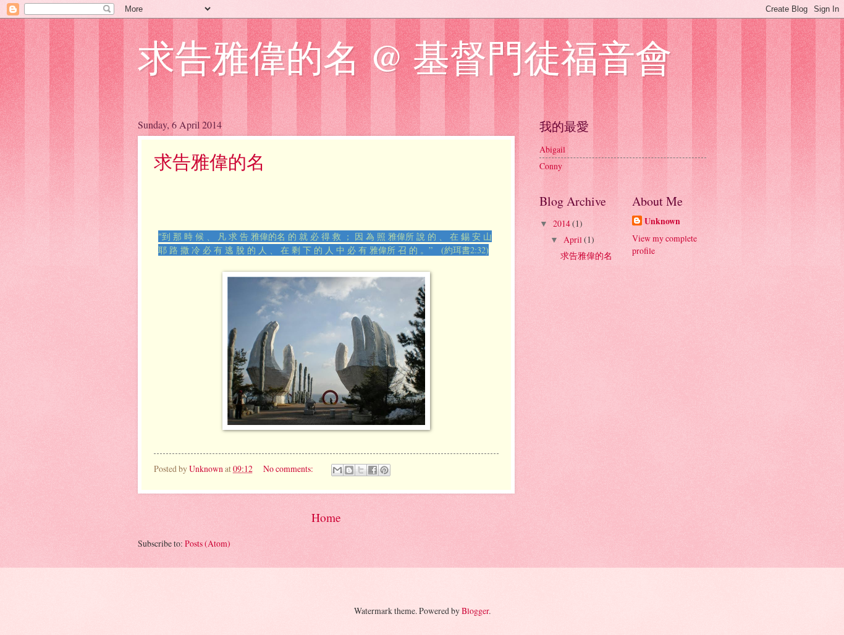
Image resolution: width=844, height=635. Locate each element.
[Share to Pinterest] (384, 470)
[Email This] (337, 470)
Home (326, 517)
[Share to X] (361, 470)
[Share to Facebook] (372, 470)
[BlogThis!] (349, 470)
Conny (550, 166)
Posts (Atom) (207, 543)
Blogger (475, 610)
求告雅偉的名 (209, 161)
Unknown (662, 221)
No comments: (289, 468)
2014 (562, 223)
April (573, 239)
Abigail (552, 149)
